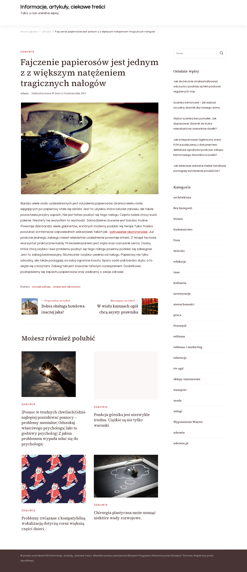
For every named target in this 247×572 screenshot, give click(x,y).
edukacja (179, 261)
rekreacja (180, 358)
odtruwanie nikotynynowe (129, 232)
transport (179, 390)
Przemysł (179, 326)
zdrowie (27, 51)
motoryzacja (182, 294)
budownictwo (182, 229)
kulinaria (179, 283)
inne (176, 272)
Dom (176, 240)
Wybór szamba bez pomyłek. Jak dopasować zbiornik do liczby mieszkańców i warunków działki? (195, 123)
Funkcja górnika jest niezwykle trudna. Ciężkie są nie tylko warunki (122, 420)
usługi (177, 411)
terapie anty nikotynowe (66, 286)
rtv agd (178, 368)
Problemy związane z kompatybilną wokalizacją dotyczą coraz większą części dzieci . (53, 523)
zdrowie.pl (180, 443)
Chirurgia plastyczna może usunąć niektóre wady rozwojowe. (125, 515)
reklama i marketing (187, 347)
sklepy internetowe (186, 379)
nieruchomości (183, 304)
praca (177, 315)
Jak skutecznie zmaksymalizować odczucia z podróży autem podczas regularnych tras (197, 86)
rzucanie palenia (41, 286)
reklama (179, 336)
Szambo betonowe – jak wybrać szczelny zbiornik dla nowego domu (196, 105)
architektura (182, 197)
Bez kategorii (182, 208)
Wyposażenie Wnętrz (188, 422)
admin (24, 93)
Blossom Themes (181, 555)
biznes (178, 219)
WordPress (27, 560)
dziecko (179, 251)
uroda (177, 400)
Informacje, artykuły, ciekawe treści (62, 7)
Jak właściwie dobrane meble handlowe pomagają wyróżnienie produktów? (199, 168)
